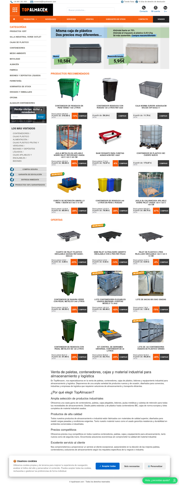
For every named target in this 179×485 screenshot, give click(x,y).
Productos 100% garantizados (30, 185)
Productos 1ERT (18, 31)
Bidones (17, 160)
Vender (161, 19)
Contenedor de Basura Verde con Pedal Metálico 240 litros (69, 300)
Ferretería (15, 81)
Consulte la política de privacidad (21, 121)
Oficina (13, 97)
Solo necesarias (132, 466)
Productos (29, 19)
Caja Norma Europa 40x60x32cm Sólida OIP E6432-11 (150, 107)
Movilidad (15, 58)
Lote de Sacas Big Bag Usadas (151, 299)
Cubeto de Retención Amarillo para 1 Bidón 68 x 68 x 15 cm (69, 202)
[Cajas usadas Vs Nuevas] (110, 47)
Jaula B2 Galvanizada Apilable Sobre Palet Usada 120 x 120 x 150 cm (150, 203)
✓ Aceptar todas (108, 466)
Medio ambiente (18, 53)
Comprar (83, 116)
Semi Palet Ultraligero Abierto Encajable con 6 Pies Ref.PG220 (110, 253)
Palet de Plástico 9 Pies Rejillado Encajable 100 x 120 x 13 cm (151, 254)
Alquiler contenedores (22, 103)
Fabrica (14, 70)
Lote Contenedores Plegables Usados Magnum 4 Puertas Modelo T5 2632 (110, 301)
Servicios (71, 19)
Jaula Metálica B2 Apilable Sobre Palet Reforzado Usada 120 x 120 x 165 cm (69, 155)
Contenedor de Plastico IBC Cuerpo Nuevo (151, 154)
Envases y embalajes (21, 92)
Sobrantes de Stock (20, 86)
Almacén (14, 64)
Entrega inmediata (30, 179)
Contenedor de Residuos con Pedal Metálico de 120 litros (69, 348)
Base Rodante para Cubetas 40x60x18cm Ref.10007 (110, 154)
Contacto (144, 11)
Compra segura (30, 169)
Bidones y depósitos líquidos (25, 75)
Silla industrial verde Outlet (25, 36)
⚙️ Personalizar (155, 466)
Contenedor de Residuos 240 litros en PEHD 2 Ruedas (110, 202)
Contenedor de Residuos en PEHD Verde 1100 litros (69, 107)
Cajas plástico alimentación (21, 138)
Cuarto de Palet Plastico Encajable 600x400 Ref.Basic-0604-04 (69, 254)
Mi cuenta (155, 11)
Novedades (50, 19)
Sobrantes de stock (116, 19)
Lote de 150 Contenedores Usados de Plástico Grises (150, 348)
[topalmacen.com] (31, 9)
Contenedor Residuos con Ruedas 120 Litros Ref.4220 (110, 107)
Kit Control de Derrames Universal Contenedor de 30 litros (110, 349)
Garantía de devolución (30, 174)
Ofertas (90, 19)
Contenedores (17, 47)
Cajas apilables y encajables (22, 156)
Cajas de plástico (19, 42)
